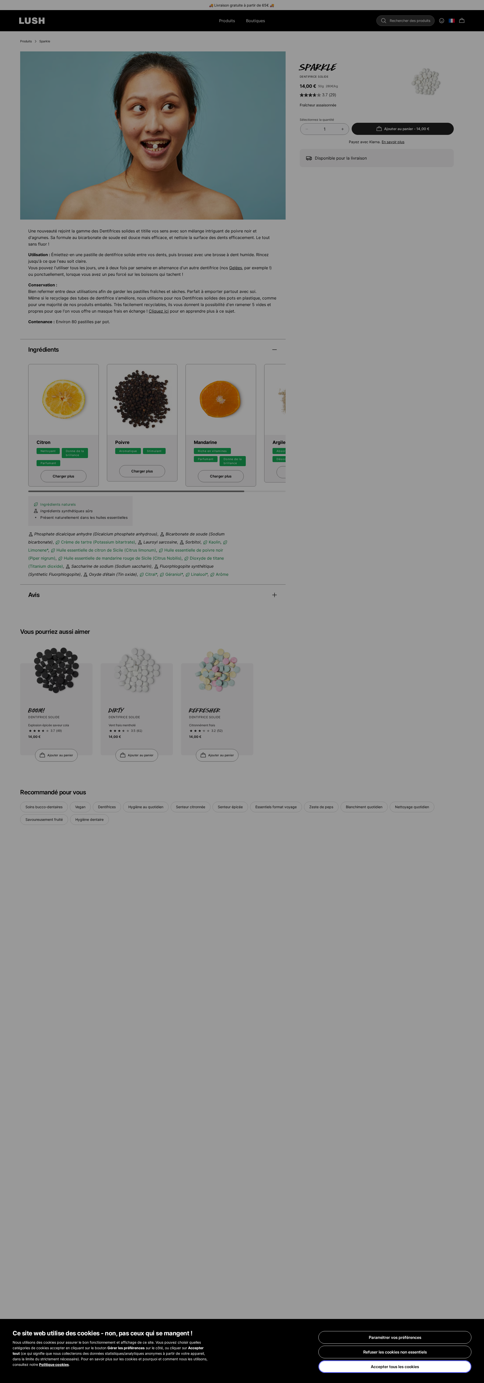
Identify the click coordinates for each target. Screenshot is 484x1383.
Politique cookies (54, 1364)
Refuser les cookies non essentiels (395, 1352)
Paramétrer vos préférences (395, 1337)
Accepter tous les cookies (395, 1366)
